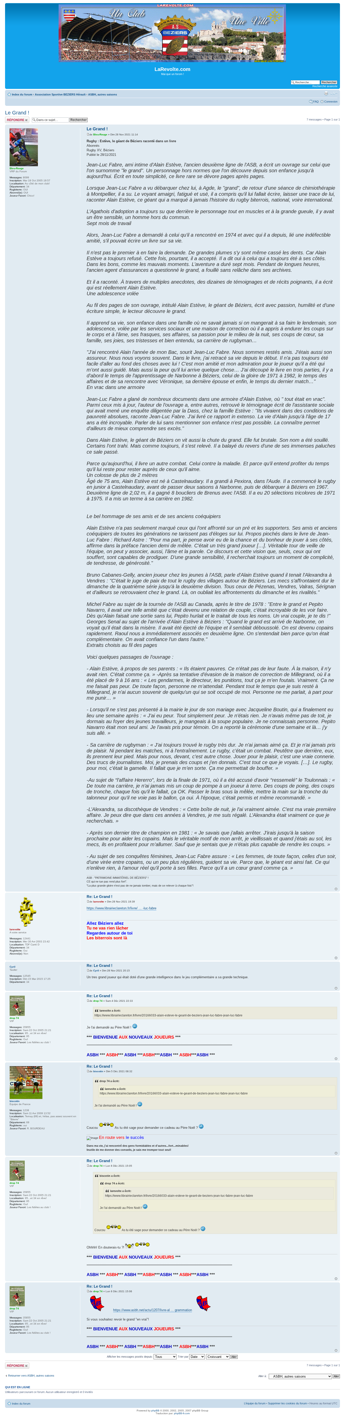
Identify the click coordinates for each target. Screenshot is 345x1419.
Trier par (183, 1356)
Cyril (96, 970)
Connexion (330, 101)
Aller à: (262, 1376)
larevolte (98, 901)
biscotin (98, 1071)
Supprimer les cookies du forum (287, 1403)
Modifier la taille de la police (333, 93)
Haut (336, 889)
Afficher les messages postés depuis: (130, 1356)
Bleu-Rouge (100, 134)
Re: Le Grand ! (99, 896)
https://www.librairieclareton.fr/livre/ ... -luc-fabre (121, 908)
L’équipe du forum (254, 1403)
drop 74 (98, 1000)
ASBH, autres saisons (102, 94)
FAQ (316, 101)
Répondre (11, 118)
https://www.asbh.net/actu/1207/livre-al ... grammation (152, 1310)
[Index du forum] (172, 60)
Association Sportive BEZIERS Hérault (60, 94)
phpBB (155, 1410)
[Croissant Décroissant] (222, 1356)
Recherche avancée (324, 86)
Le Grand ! (17, 112)
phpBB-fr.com (182, 1413)
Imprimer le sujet (326, 93)
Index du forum (22, 94)
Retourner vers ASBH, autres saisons (31, 1375)
